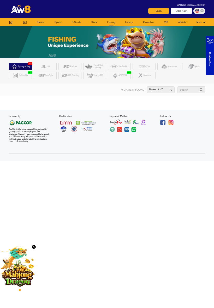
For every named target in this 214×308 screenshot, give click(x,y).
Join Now (181, 11)
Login (159, 11)
